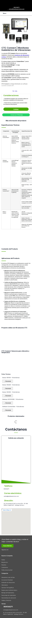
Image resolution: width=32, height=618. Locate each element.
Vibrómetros (4, 585)
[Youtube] (13, 552)
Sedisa (3, 559)
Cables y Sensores (6, 600)
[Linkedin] (10, 552)
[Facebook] (3, 552)
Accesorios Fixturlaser (7, 580)
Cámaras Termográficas (7, 587)
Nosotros (3, 565)
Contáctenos (4, 567)
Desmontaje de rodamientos (8, 595)
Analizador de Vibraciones (8, 582)
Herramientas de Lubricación (8, 598)
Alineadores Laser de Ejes (8, 577)
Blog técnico (4, 562)
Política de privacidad (6, 570)
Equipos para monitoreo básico (9, 590)
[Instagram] (6, 552)
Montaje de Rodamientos (7, 592)
